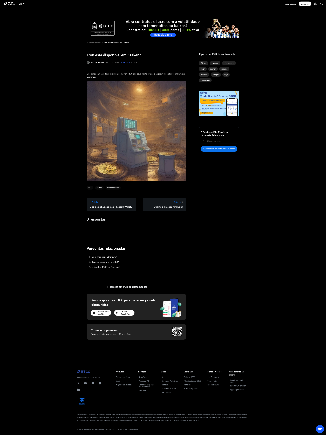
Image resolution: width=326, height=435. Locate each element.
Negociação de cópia (124, 385)
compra (224, 69)
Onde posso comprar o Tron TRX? (104, 262)
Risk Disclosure (213, 385)
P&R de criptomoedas (94, 43)
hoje (226, 74)
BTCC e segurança (191, 388)
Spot (118, 381)
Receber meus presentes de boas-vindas (219, 149)
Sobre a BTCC (189, 377)
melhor (213, 69)
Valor (203, 69)
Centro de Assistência (169, 381)
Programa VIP (144, 381)
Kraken (99, 188)
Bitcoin (203, 63)
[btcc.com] (9, 3)
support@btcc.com (237, 390)
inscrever (305, 4)
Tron (90, 188)
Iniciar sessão (290, 4)
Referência (143, 377)
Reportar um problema (238, 386)
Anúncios (187, 385)
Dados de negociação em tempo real (147, 386)
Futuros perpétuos (123, 377)
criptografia (205, 80)
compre (216, 74)
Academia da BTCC (168, 388)
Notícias (164, 385)
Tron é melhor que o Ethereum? (103, 257)
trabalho (204, 74)
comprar (215, 63)
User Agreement (213, 377)
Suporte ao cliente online (237, 381)
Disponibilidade (113, 188)
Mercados (142, 390)
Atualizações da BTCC (192, 381)
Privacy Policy (212, 381)
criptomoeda (229, 63)
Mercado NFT (166, 392)
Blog (163, 377)
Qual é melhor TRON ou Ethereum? (104, 267)
